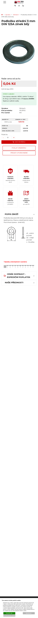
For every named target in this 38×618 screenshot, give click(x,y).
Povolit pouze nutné (9, 615)
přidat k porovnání (19, 153)
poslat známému (19, 148)
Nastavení (29, 613)
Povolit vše (9, 613)
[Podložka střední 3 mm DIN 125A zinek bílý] (19, 52)
